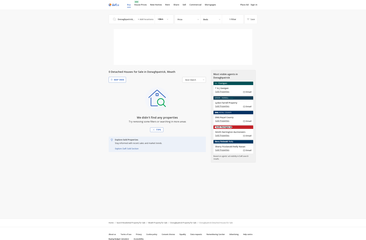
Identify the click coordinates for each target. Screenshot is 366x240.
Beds (205, 19)
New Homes (156, 4)
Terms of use (126, 234)
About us (112, 234)
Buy (129, 4)
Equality (183, 234)
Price (180, 19)
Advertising (234, 234)
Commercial (195, 4)
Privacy (139, 234)
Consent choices (168, 234)
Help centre (247, 234)
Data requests (196, 234)
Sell (184, 4)
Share (176, 4)
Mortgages (210, 5)
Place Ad (244, 5)
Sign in (254, 4)
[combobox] (141, 19)
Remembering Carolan (216, 234)
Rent (167, 4)
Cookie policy (151, 234)
